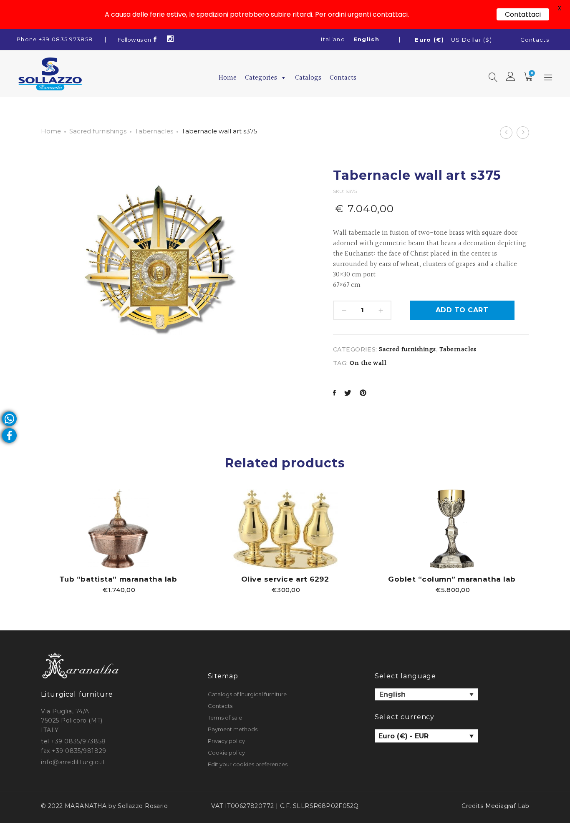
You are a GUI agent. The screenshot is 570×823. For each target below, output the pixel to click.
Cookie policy (226, 752)
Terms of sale (225, 717)
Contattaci (523, 14)
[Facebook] (155, 39)
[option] (118, 540)
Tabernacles (154, 131)
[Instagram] (170, 39)
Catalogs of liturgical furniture (247, 694)
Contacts (534, 39)
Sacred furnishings (97, 131)
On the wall (368, 363)
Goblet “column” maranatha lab (452, 579)
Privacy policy (226, 741)
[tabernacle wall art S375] (334, 394)
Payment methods (232, 729)
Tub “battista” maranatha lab (118, 579)
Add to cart (462, 310)
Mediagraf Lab (507, 806)
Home (228, 77)
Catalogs (308, 77)
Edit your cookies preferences (248, 764)
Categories (261, 77)
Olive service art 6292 (285, 579)
